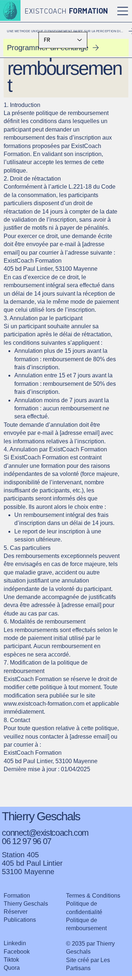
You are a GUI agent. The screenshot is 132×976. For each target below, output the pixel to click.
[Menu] (122, 10)
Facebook (17, 952)
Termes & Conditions (93, 895)
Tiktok (11, 960)
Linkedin (15, 943)
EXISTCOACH (66, 11)
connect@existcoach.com (45, 833)
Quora (12, 968)
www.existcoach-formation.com (44, 703)
